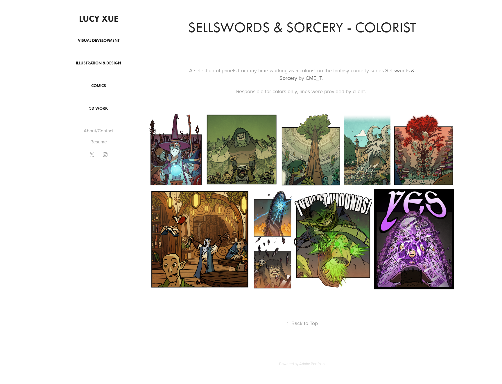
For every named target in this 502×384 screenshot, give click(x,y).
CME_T (314, 78)
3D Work (98, 108)
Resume (98, 141)
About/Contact (99, 130)
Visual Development (98, 40)
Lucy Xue (98, 18)
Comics (98, 85)
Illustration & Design (98, 63)
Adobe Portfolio (311, 363)
